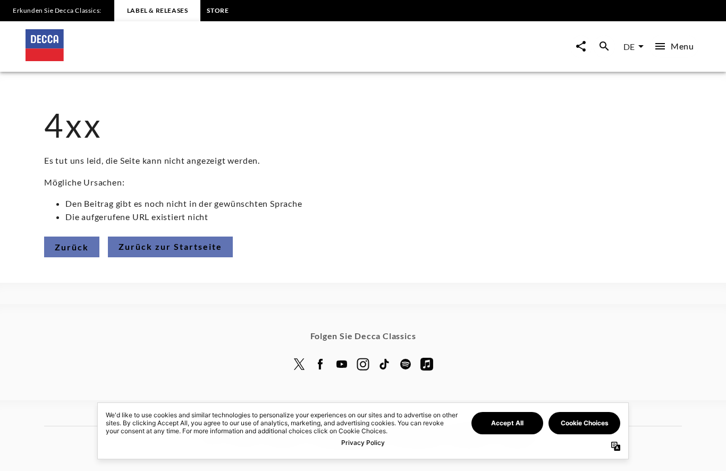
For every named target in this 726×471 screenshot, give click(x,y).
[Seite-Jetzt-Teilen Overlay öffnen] (581, 46)
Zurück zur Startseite (170, 246)
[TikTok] (384, 364)
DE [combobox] (629, 46)
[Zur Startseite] (194, 58)
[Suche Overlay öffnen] (604, 46)
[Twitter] (299, 364)
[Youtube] (341, 364)
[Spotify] (405, 364)
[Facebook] (320, 364)
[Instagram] (363, 364)
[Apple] (426, 364)
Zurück (72, 247)
